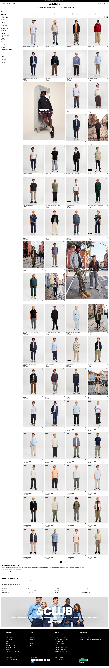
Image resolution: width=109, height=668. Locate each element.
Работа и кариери (9, 637)
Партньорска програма (11, 645)
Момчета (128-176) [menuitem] (42, 7)
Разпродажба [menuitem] (71, 7)
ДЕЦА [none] (13, 3)
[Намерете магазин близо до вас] (100, 4)
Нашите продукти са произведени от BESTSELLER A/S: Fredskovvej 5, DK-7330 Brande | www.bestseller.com (90, 640)
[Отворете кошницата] (107, 4)
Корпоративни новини (84, 637)
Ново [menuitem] (36, 7)
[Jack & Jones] (54, 4)
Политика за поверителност (61, 647)
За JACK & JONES (9, 635)
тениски (70, 567)
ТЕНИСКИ (57, 590)
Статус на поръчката (59, 635)
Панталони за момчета (38, 11)
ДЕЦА (28, 11)
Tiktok (31, 641)
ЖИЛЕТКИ (57, 592)
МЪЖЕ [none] (3, 3)
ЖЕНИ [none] (8, 3)
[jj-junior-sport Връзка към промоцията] (44, 111)
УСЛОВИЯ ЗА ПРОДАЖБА (59, 643)
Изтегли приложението (11, 647)
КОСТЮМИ (57, 588)
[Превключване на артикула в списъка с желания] (42, 20)
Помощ (57, 632)
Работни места (83, 635)
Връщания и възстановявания (61, 639)
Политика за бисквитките (60, 649)
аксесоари (46, 580)
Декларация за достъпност (61, 651)
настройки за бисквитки (54, 666)
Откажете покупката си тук (60, 637)
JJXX (31, 632)
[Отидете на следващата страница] (69, 562)
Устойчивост (9, 643)
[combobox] (27, 14)
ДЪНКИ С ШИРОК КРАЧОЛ (86, 592)
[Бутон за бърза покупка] (43, 46)
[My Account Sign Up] (54, 612)
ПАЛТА (29, 588)
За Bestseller (83, 632)
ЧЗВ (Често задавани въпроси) (12, 651)
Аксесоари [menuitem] (59, 7)
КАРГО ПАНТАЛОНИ (32, 590)
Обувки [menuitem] (65, 7)
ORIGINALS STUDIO (5, 592)
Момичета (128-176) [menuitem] (51, 7)
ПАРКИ (3, 590)
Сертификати (8, 649)
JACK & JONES (9, 632)
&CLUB (7, 641)
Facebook (32, 639)
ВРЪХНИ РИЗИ (4, 588)
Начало (24, 11)
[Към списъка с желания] (105, 4)
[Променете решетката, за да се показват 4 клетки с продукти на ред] (107, 17)
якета (50, 580)
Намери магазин (9, 639)
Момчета (31, 11)
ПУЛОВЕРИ (30, 592)
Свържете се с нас (59, 641)
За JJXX (31, 635)
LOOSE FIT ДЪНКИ (85, 588)
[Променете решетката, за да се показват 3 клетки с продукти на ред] (104, 17)
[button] (33, 32)
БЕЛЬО (83, 590)
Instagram (32, 637)
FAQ (31, 645)
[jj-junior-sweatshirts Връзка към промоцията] (87, 270)
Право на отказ (58, 645)
